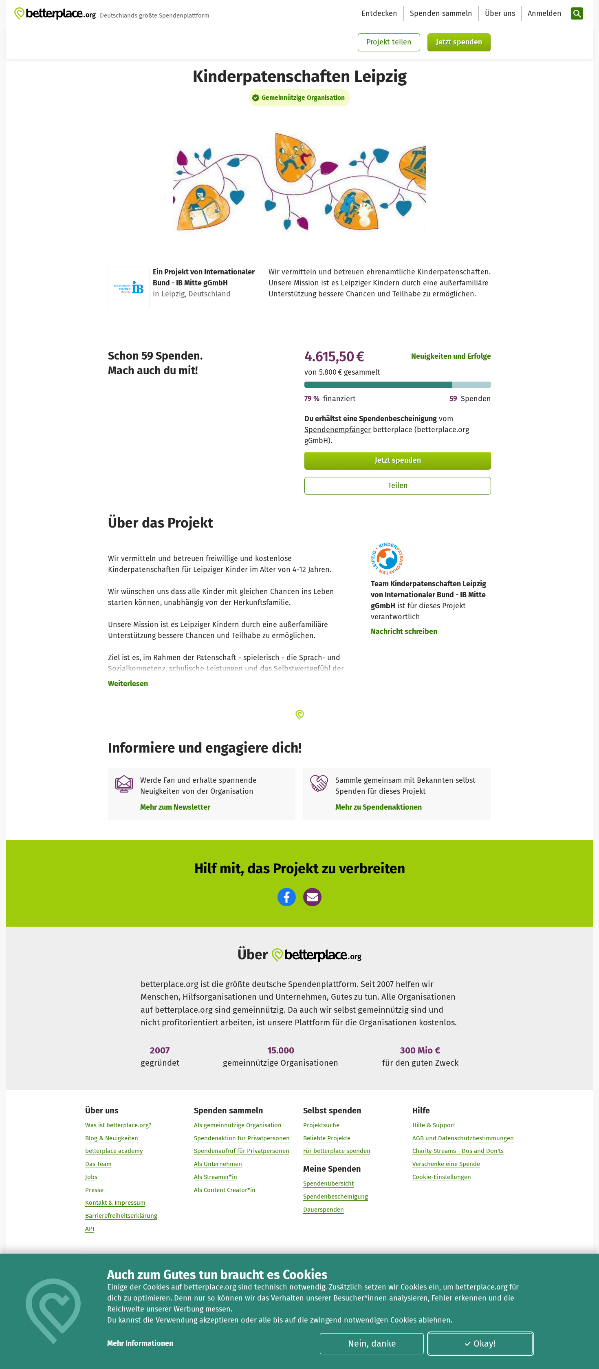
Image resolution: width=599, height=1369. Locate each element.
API (89, 1228)
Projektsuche (321, 1125)
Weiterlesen (128, 683)
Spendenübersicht (328, 1183)
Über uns (500, 13)
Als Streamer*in (215, 1177)
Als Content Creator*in (224, 1190)
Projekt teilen (389, 42)
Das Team (98, 1164)
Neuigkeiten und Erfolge (451, 356)
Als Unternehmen (218, 1164)
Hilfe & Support (433, 1125)
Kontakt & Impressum (115, 1202)
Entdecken (379, 13)
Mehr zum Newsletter (175, 807)
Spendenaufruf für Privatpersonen (241, 1151)
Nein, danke (372, 1343)
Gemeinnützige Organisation (303, 98)
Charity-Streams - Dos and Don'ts (458, 1151)
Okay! (484, 1343)
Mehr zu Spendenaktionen (378, 807)
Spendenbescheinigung (335, 1196)
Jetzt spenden (459, 42)
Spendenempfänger (337, 429)
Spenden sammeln (441, 13)
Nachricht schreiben (404, 631)
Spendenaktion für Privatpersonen (242, 1138)
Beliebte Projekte (326, 1138)
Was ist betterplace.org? (118, 1125)
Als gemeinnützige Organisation (238, 1125)
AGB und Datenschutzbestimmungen (463, 1138)
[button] (286, 897)
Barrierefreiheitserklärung (121, 1215)
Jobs (91, 1177)
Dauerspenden (323, 1209)
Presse (94, 1190)
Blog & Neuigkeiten (111, 1138)
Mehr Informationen (140, 1343)
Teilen (398, 485)
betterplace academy (114, 1151)
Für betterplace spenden (336, 1151)
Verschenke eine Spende (446, 1164)
